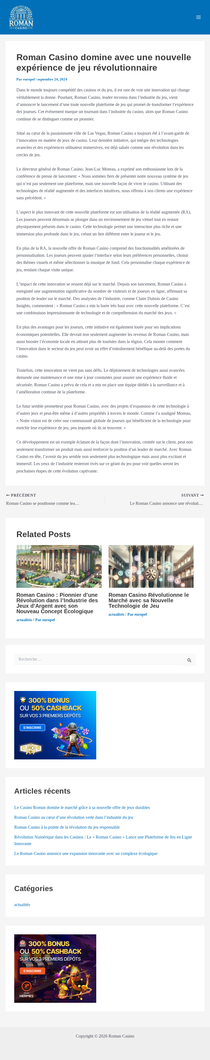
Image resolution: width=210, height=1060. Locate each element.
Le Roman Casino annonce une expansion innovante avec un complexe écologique (86, 853)
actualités (24, 620)
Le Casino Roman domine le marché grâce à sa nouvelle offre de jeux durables (82, 807)
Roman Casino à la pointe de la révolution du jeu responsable (67, 827)
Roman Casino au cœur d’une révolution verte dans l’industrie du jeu (73, 817)
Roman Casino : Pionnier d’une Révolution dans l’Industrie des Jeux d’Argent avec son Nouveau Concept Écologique (57, 603)
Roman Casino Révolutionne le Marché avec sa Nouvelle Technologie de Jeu (149, 600)
